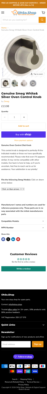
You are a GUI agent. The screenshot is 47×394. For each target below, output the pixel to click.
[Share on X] (8, 239)
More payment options (23, 140)
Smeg (6, 101)
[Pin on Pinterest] (18, 239)
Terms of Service (33, 382)
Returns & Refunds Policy (14, 382)
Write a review (23, 268)
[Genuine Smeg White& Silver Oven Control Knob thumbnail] (5, 83)
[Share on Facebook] (3, 239)
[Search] (42, 20)
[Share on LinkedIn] (13, 239)
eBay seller (12, 309)
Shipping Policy (26, 379)
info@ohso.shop (15, 304)
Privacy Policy (23, 385)
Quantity (4, 112)
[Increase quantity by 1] (24, 117)
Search (14, 379)
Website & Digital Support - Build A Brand (32, 388)
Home (4, 28)
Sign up (37, 344)
